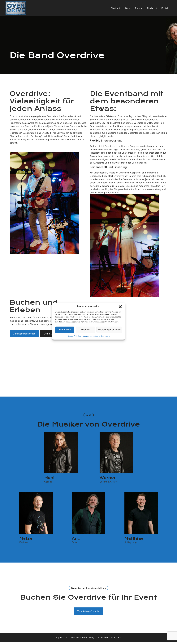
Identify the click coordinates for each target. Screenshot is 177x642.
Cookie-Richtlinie (74, 336)
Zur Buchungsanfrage (24, 333)
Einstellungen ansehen (109, 329)
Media (150, 8)
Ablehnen (85, 329)
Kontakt (165, 8)
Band (128, 8)
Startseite (116, 8)
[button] (120, 306)
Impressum (105, 336)
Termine (139, 8)
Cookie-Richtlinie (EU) (109, 637)
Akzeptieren (64, 329)
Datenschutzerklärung (91, 336)
